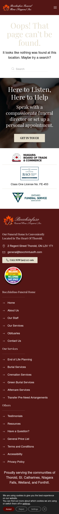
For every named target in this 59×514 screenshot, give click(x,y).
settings (26, 503)
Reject (21, 509)
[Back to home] (17, 8)
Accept (8, 509)
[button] (55, 8)
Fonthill (43, 482)
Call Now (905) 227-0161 (22, 260)
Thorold (11, 477)
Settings (34, 509)
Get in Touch (29, 138)
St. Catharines (29, 477)
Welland (24, 482)
